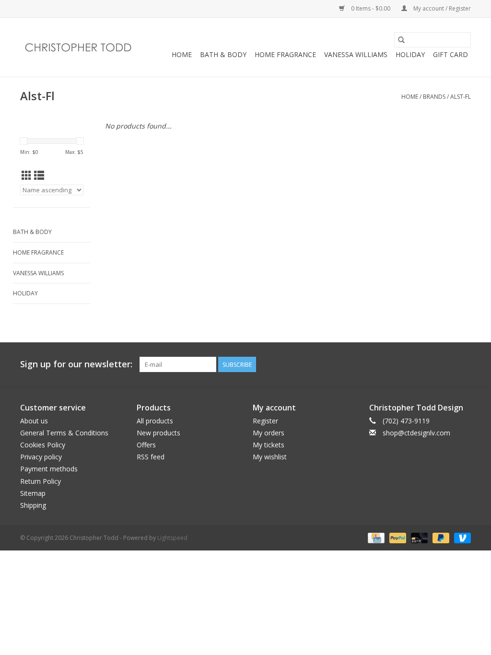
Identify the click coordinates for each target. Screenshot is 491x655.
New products (158, 432)
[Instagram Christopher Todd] (463, 364)
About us (34, 420)
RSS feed (150, 456)
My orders (268, 432)
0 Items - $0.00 (371, 8)
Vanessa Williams (355, 54)
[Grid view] (27, 175)
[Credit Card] (375, 537)
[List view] (39, 175)
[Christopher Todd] (79, 47)
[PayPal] (397, 537)
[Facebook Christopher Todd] (446, 364)
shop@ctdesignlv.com (416, 432)
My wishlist (270, 456)
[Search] (401, 39)
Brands (434, 97)
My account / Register (441, 8)
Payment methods (49, 468)
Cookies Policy (42, 444)
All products (155, 420)
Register (265, 420)
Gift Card (450, 54)
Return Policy (40, 481)
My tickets (268, 444)
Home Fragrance (285, 54)
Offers (146, 444)
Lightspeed (172, 538)
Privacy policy (41, 456)
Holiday (410, 54)
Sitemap (33, 493)
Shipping (33, 505)
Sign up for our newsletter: (76, 364)
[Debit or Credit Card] (418, 537)
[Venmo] (461, 537)
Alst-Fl (460, 97)
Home (182, 54)
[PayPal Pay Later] (440, 537)
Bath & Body (223, 54)
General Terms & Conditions (64, 432)
